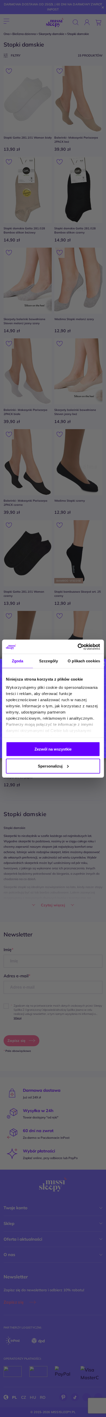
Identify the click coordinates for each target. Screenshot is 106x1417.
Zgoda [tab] (17, 661)
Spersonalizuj (50, 766)
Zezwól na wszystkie (53, 749)
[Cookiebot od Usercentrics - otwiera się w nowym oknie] (77, 646)
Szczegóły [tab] (48, 661)
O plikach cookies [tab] (84, 661)
